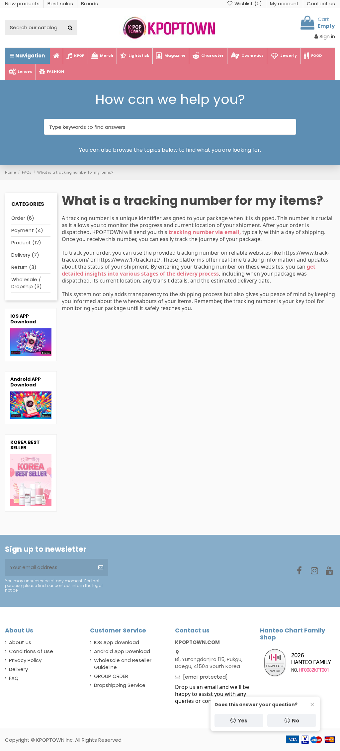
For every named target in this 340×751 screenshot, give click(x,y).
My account (285, 3)
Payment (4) (27, 230)
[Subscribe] (100, 567)
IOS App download (116, 642)
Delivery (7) (25, 254)
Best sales (60, 3)
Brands (89, 3)
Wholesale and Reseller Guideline (122, 664)
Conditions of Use (31, 651)
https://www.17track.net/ (128, 259)
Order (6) (22, 217)
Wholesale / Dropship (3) (26, 283)
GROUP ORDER (111, 676)
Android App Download (122, 651)
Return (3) (24, 267)
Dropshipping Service (119, 685)
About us (20, 642)
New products (23, 3)
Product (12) (26, 242)
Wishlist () (248, 3)
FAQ (14, 678)
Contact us (321, 3)
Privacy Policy (25, 660)
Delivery (18, 669)
